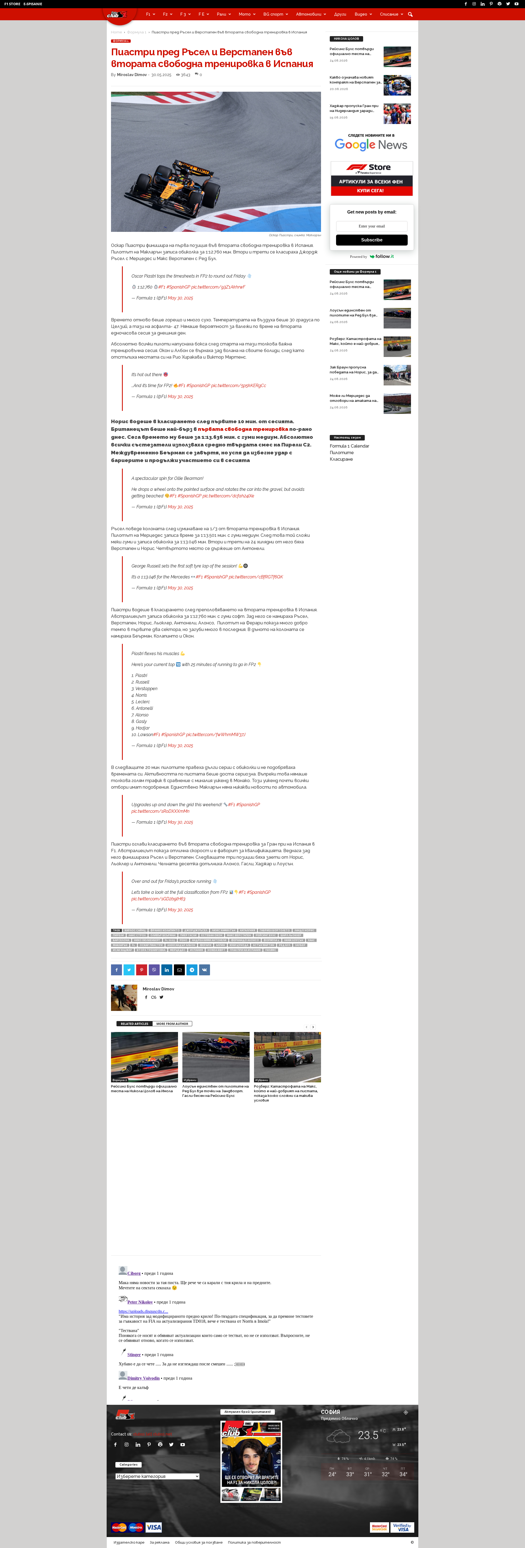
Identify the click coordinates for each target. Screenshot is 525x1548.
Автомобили (308, 14)
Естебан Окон (211, 935)
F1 (148, 14)
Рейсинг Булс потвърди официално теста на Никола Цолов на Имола (352, 54)
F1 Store (12, 3)
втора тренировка (151, 950)
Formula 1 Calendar (349, 446)
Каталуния (247, 930)
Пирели (118, 935)
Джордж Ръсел (195, 930)
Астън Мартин (263, 945)
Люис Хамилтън (223, 930)
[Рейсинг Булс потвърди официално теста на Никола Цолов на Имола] (144, 1057)
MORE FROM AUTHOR (172, 1024)
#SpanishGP (178, 287)
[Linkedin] (482, 4)
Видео (361, 14)
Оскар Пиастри (151, 945)
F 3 (183, 14)
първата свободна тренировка (243, 429)
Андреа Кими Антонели (209, 940)
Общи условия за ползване (199, 1542)
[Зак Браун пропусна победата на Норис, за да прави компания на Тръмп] (397, 375)
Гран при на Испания (245, 950)
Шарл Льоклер (291, 935)
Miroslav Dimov (132, 74)
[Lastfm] (154, 997)
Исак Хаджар (122, 950)
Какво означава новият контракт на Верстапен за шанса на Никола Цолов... (355, 82)
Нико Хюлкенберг (147, 940)
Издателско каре (129, 1542)
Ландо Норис (304, 930)
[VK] (204, 969)
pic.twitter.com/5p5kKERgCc (238, 385)
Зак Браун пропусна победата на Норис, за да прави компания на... (353, 372)
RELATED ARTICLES (134, 1024)
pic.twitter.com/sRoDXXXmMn (160, 811)
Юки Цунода (239, 945)
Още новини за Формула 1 (355, 271)
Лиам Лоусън (293, 940)
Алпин (220, 945)
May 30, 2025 (180, 298)
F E (201, 14)
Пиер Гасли (188, 935)
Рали (221, 14)
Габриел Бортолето (275, 930)
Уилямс (270, 950)
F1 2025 (170, 940)
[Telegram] (191, 969)
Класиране (341, 459)
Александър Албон (181, 945)
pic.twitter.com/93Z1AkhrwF (218, 287)
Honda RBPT (216, 950)
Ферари (205, 945)
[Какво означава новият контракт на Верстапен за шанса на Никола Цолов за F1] (397, 85)
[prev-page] (306, 1027)
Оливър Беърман (163, 935)
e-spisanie (33, 3)
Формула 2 (119, 1080)
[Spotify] (499, 4)
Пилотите (342, 452)
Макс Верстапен (239, 935)
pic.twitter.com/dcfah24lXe (228, 495)
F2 (165, 14)
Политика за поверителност (254, 1542)
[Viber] (154, 969)
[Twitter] (508, 4)
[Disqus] (216, 1181)
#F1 (161, 287)
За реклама (160, 1542)
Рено (183, 940)
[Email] (179, 969)
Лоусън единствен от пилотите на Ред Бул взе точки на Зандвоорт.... (353, 315)
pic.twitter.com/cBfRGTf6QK (256, 577)
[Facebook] (465, 4)
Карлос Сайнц (135, 930)
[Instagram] (474, 4)
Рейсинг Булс (266, 935)
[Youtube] (516, 4)
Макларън (120, 945)
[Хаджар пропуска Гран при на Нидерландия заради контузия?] (397, 113)
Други (340, 14)
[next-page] (313, 1027)
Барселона (121, 940)
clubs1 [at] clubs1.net (152, 1434)
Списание (389, 14)
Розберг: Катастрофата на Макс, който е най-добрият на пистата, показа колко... (355, 344)
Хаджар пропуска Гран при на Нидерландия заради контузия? (354, 111)
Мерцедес (177, 950)
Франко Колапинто (165, 930)
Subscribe (372, 240)
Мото (245, 14)
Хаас (311, 940)
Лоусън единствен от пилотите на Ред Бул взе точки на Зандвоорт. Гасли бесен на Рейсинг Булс (215, 1091)
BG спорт (273, 14)
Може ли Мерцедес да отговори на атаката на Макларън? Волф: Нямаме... (354, 401)
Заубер (300, 945)
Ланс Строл (137, 935)
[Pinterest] (491, 4)
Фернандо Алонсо (245, 940)
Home (116, 32)
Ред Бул (284, 945)
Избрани (190, 1080)
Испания (196, 950)
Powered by (358, 257)
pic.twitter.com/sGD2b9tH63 (158, 898)
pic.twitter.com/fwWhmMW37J (215, 734)
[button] (410, 14)
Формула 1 (137, 32)
